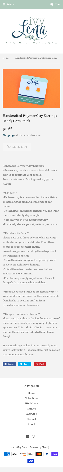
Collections (31, 398)
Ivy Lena (22, 447)
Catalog (31, 408)
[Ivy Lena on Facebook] (28, 437)
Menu (10, 4)
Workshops (31, 403)
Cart (57, 4)
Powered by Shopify (40, 447)
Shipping (8, 135)
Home (6, 57)
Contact (31, 419)
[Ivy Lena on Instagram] (33, 437)
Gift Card (31, 413)
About (31, 424)
